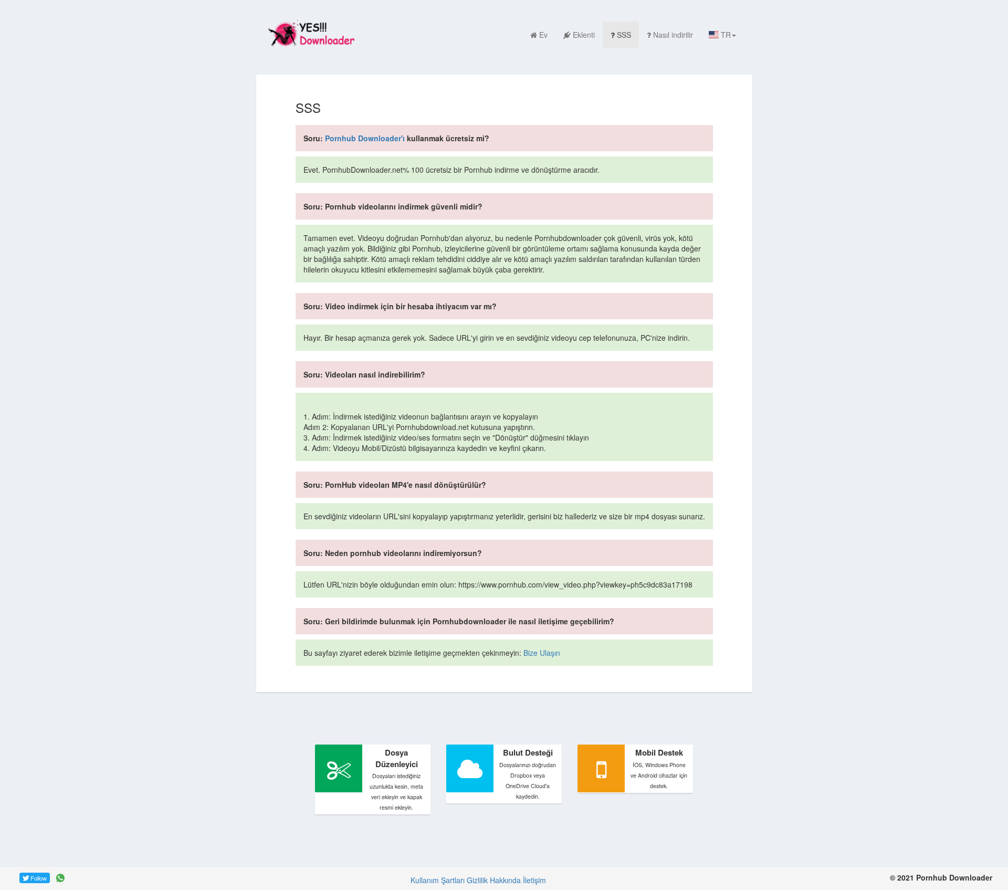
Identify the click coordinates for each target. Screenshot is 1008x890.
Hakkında (505, 880)
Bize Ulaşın (541, 652)
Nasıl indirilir (673, 34)
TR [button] (725, 34)
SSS (624, 34)
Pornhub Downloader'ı (365, 138)
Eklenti (584, 34)
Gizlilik (477, 880)
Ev (543, 34)
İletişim (534, 880)
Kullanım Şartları (438, 880)
